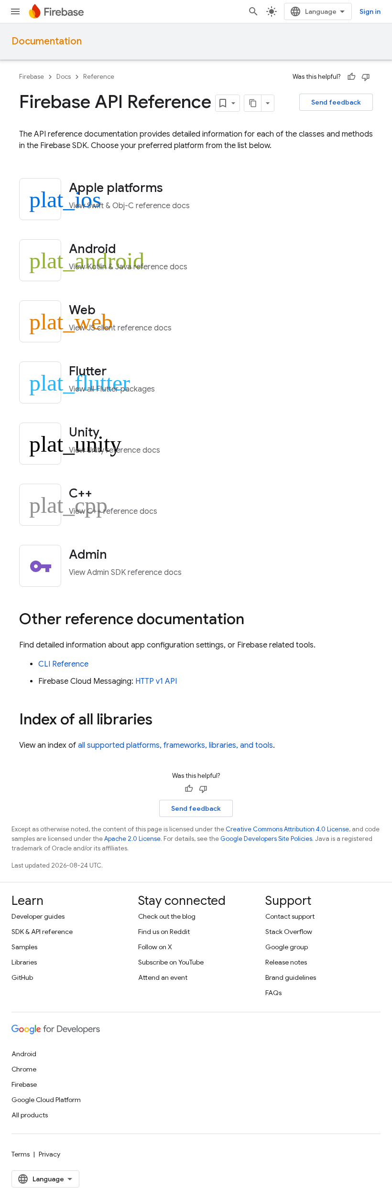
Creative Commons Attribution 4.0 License (287, 829)
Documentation (46, 41)
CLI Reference (63, 664)
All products (29, 1115)
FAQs (273, 992)
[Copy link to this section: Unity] (112, 433)
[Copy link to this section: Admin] (120, 555)
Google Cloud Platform (46, 1099)
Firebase (31, 77)
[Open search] (253, 11)
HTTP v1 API (156, 681)
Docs (63, 77)
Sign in (370, 11)
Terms (20, 1154)
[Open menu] (15, 11)
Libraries (24, 962)
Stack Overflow (288, 931)
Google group (286, 947)
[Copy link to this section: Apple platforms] (176, 188)
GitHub (22, 977)
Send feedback (336, 102)
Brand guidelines (290, 977)
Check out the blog (167, 916)
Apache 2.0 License (132, 839)
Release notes (286, 962)
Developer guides (38, 916)
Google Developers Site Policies (266, 839)
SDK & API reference (42, 931)
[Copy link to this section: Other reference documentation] (253, 620)
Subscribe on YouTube (171, 962)
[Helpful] (351, 77)
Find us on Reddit (164, 931)
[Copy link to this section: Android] (129, 249)
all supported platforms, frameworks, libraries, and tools (175, 745)
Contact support (290, 916)
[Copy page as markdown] (252, 103)
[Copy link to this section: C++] (105, 494)
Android (23, 1054)
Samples (24, 947)
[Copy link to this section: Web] (108, 311)
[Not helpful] (366, 77)
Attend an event (162, 977)
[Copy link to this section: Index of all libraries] (162, 720)
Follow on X (155, 947)
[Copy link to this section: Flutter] (119, 372)
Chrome (23, 1069)
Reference (98, 77)
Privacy (49, 1154)
